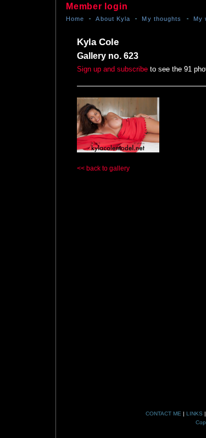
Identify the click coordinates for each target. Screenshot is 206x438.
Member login (96, 6)
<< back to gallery (103, 168)
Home (75, 18)
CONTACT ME (163, 413)
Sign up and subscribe (112, 69)
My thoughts (161, 18)
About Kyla (113, 18)
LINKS (194, 413)
